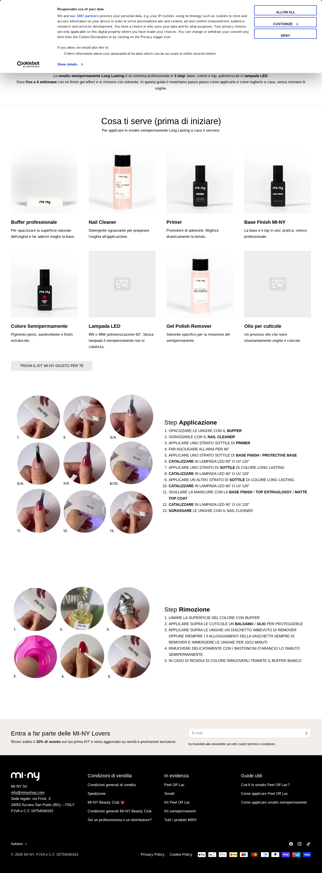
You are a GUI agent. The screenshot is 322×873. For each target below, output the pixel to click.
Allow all (285, 12)
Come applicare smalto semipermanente (274, 802)
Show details (67, 64)
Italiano (17, 844)
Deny (285, 35)
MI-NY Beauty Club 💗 (106, 802)
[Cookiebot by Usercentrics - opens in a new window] (28, 64)
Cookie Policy (181, 854)
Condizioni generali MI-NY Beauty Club (119, 811)
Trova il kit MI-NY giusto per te (52, 366)
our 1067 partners (84, 16)
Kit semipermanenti (180, 811)
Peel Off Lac (174, 785)
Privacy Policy (153, 854)
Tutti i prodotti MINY (180, 820)
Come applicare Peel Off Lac (264, 794)
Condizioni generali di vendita (112, 785)
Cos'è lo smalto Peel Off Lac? (265, 785)
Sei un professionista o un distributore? (120, 820)
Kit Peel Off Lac (177, 802)
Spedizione (97, 794)
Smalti (169, 794)
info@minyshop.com (27, 792)
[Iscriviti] (306, 733)
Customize (283, 24)
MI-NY (29, 854)
